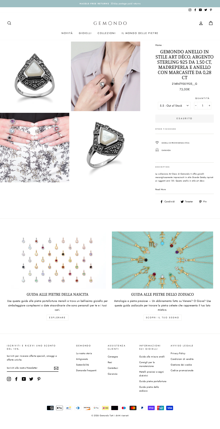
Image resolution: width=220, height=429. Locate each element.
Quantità (202, 98)
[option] (110, 4)
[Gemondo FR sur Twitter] (31, 379)
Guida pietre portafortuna (153, 381)
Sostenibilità (82, 364)
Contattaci (113, 368)
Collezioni (107, 33)
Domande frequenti (86, 370)
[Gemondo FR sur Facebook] (16, 379)
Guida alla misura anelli (152, 356)
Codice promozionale (182, 370)
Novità (67, 33)
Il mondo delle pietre (140, 33)
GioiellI (85, 33)
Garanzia (113, 374)
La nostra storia (84, 353)
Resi (110, 362)
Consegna (113, 356)
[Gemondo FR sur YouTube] (24, 379)
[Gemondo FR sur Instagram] (9, 379)
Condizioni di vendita (182, 359)
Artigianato (82, 359)
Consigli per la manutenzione (147, 364)
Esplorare (57, 317)
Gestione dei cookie (181, 364)
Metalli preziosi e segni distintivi (151, 373)
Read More (160, 189)
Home (158, 45)
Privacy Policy (178, 353)
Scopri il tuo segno (162, 317)
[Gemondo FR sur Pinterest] (39, 379)
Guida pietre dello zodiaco (149, 388)
